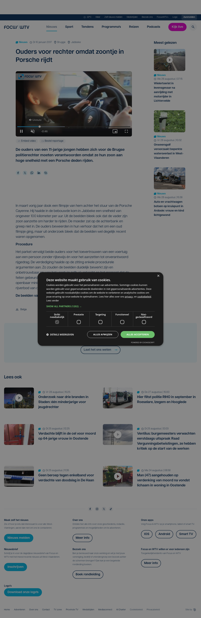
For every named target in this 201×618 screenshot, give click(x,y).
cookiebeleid (144, 296)
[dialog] (100, 309)
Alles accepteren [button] (138, 334)
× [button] (158, 276)
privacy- (129, 296)
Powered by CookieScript (142, 342)
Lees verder (52, 300)
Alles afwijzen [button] (102, 334)
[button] (100, 306)
